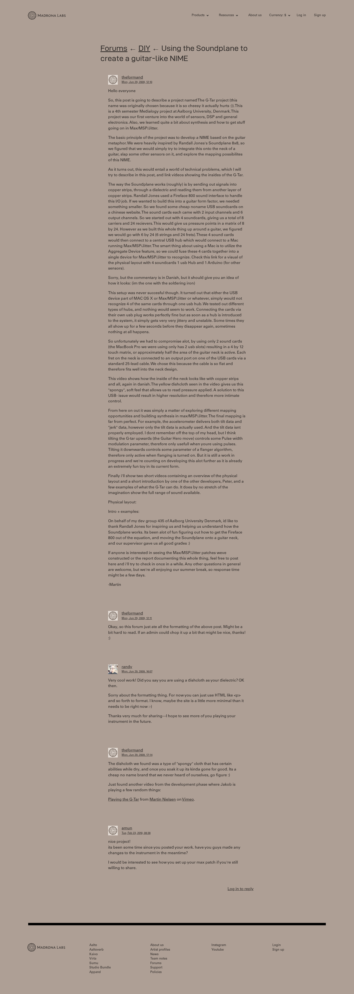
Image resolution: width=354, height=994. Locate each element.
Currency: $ (277, 15)
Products (198, 15)
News (154, 954)
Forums (113, 48)
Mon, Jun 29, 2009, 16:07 (137, 671)
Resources (226, 15)
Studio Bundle (100, 967)
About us (255, 15)
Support (156, 967)
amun (127, 828)
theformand (132, 78)
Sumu (93, 963)
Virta (92, 958)
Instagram (218, 945)
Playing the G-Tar (123, 800)
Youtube (217, 950)
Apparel (95, 972)
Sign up (320, 15)
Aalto (93, 945)
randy (127, 667)
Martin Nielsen (163, 800)
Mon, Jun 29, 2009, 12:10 (137, 82)
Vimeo (188, 800)
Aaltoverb (96, 950)
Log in (301, 15)
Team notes (158, 958)
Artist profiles (160, 950)
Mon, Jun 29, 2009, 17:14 (137, 755)
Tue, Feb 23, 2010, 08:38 (136, 833)
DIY (144, 48)
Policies (156, 972)
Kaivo (93, 954)
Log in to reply (241, 889)
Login (276, 945)
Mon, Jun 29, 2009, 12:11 (137, 618)
